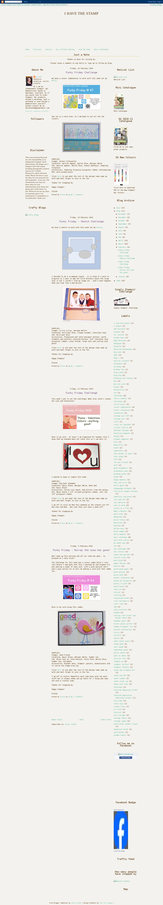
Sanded (116, 612)
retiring (117, 595)
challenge (118, 396)
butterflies (119, 390)
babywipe (117, 343)
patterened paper (121, 569)
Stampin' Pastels (121, 667)
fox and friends (121, 462)
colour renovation (122, 410)
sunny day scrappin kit (124, 670)
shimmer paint (120, 621)
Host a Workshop (101, 49)
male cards (118, 514)
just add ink (119, 499)
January (122, 277)
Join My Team (84, 49)
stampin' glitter (121, 664)
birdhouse (118, 364)
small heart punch (122, 641)
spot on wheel (120, 656)
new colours (119, 552)
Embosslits (118, 445)
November (122, 217)
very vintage (119, 715)
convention (118, 413)
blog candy (118, 372)
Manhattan (118, 517)
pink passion (119, 572)
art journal (119, 335)
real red (117, 589)
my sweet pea (119, 543)
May (120, 237)
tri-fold (117, 709)
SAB (115, 607)
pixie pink (118, 575)
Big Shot (117, 352)
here (59, 176)
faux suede (118, 456)
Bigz (116, 355)
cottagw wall (119, 419)
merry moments (120, 534)
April (121, 240)
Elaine (39, 77)
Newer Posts (57, 720)
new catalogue (120, 549)
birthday (117, 367)
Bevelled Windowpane (123, 349)
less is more (119, 505)
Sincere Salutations (123, 630)
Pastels (117, 566)
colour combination (122, 407)
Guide (116, 477)
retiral (117, 592)
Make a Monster (120, 511)
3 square (117, 326)
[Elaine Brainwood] (121, 848)
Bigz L (116, 358)
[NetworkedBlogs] (125, 754)
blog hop (117, 375)
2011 (118, 208)
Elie (116, 442)
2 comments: (79, 366)
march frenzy (119, 520)
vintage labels (120, 718)
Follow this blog (125, 757)
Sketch (116, 638)
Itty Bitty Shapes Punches (126, 491)
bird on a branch (121, 361)
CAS (115, 393)
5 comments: (79, 697)
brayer (116, 387)
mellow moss (119, 529)
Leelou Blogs (157, 5)
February (122, 247)
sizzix (116, 632)
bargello (117, 346)
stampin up (118, 661)
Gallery (48, 49)
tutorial (117, 712)
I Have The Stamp (81, 13)
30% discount (119, 329)
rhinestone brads (121, 598)
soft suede (118, 647)
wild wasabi (119, 732)
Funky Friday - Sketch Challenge (81, 221)
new (115, 546)
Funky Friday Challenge (81, 72)
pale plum (118, 560)
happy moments (120, 480)
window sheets (120, 735)
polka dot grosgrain (123, 581)
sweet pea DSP (120, 675)
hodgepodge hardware (123, 488)
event (116, 448)
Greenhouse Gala (121, 471)
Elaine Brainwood (119, 810)
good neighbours (121, 468)
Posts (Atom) (70, 724)
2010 (118, 211)
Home (27, 49)
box (115, 381)
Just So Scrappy (106, 903)
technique (118, 687)
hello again (119, 485)
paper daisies (120, 563)
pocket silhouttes (122, 578)
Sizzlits (117, 635)
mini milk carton (121, 540)
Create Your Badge (119, 851)
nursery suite (120, 557)
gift (116, 465)
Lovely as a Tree (121, 508)
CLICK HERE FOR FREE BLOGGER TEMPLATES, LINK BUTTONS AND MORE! (33, 5)
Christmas (118, 401)
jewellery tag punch (123, 497)
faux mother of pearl (123, 454)
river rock (118, 604)
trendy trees (119, 706)
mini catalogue (120, 537)
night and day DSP (122, 555)
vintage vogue (120, 721)
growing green (120, 474)
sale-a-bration (120, 610)
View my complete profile (37, 111)
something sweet (121, 650)
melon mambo (119, 531)
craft (116, 422)
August (121, 227)
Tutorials (37, 49)
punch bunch (119, 586)
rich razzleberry (121, 601)
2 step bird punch (122, 323)
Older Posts (106, 720)
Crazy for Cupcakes (122, 425)
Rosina (99, 227)
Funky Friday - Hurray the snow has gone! (81, 550)
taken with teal (121, 684)
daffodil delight (121, 430)
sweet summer (119, 678)
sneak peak (118, 644)
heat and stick (120, 483)
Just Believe (119, 502)
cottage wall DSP (121, 416)
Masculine (118, 523)
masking (117, 526)
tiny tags (118, 701)
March (121, 244)
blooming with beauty (123, 378)
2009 (118, 281)
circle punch (119, 404)
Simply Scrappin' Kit (123, 627)
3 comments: (79, 194)
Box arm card (119, 384)
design (116, 436)
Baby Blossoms (120, 341)
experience (118, 451)
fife (116, 459)
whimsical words (121, 729)
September (123, 224)
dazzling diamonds (122, 433)
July (120, 231)
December (122, 214)
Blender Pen (119, 369)
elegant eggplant (121, 439)
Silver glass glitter (123, 624)
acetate (117, 332)
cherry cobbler (120, 398)
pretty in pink (120, 584)
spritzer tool (120, 658)
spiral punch (119, 653)
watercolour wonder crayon (126, 724)
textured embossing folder (126, 690)
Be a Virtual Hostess (65, 49)
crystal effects (121, 427)
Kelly (54, 80)
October (122, 221)
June (120, 234)
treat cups (118, 704)
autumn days (119, 338)
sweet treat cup (121, 681)
